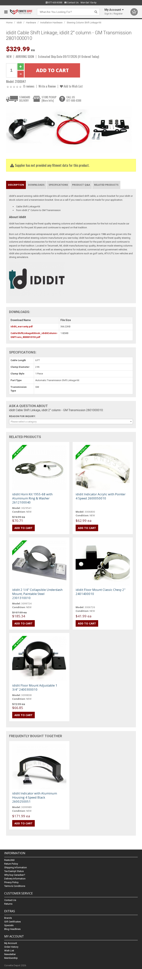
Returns (8, 903)
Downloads (36, 184)
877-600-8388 (55, 2)
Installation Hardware (51, 22)
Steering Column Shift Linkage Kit (84, 22)
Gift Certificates (12, 921)
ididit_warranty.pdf (22, 326)
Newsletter (10, 954)
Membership (11, 958)
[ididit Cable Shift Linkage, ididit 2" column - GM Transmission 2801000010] (69, 129)
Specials (8, 925)
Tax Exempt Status (14, 871)
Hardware (31, 22)
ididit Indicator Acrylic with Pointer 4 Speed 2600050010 (101, 496)
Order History (11, 946)
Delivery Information (15, 878)
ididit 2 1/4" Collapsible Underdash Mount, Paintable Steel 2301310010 (37, 594)
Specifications (58, 184)
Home (9, 22)
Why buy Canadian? (14, 874)
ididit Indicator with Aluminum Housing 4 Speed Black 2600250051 (34, 797)
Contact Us (73, 2)
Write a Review (47, 86)
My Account (10, 943)
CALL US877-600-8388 (73, 98)
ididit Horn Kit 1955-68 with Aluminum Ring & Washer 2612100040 (32, 498)
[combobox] (71, 421)
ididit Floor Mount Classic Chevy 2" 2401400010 (100, 592)
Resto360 (9, 860)
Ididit (19, 22)
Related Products (106, 184)
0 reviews (28, 86)
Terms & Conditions (14, 886)
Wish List (9, 950)
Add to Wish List (73, 86)
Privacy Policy (11, 882)
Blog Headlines (12, 929)
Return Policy (11, 863)
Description (16, 184)
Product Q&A (81, 184)
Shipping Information (15, 867)
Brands (8, 918)
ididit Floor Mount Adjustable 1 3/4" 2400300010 (34, 687)
